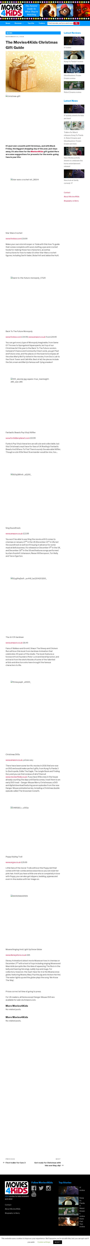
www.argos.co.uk (13, 862)
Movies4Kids (37, 151)
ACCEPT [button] (58, 1242)
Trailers (42, 23)
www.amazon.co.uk (36, 337)
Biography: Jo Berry (71, 201)
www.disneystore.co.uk (16, 955)
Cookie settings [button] (44, 1242)
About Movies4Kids (71, 197)
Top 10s (31, 23)
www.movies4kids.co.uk (16, 777)
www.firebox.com (13, 239)
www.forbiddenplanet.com (17, 438)
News (8, 23)
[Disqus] (33, 1054)
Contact (67, 192)
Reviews (18, 23)
